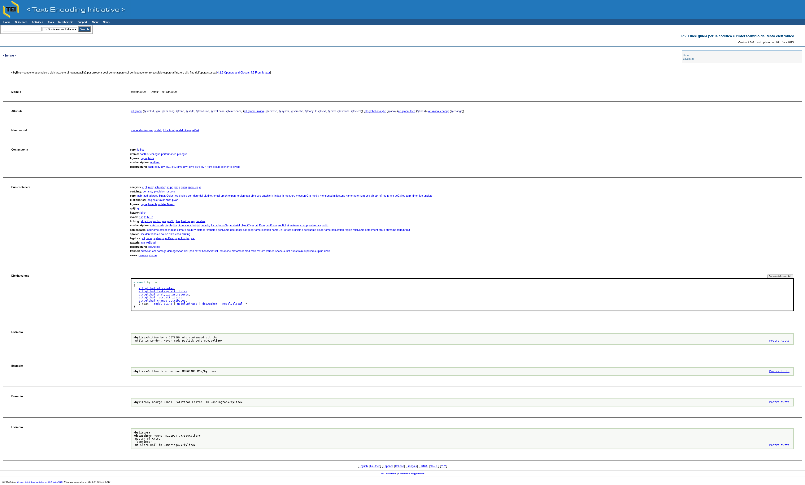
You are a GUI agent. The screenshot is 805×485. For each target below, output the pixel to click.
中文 (443, 466)
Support (82, 22)
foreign (240, 195)
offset (287, 229)
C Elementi (688, 59)
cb (176, 195)
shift (171, 234)
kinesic (155, 234)
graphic (266, 195)
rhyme (153, 255)
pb (372, 195)
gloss (257, 195)
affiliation (165, 229)
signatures (293, 225)
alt (142, 221)
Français (411, 466)
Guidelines (21, 22)
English (363, 466)
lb (283, 195)
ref (380, 195)
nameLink (277, 229)
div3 (179, 166)
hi (272, 195)
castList (144, 154)
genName (223, 229)
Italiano (399, 466)
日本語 (423, 466)
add (145, 195)
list (142, 149)
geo (232, 229)
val (193, 238)
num (362, 195)
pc (171, 187)
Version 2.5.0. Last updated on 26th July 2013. (40, 482)
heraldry (205, 225)
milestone (339, 195)
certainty (148, 191)
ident (158, 238)
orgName (297, 229)
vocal (178, 234)
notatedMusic (166, 204)
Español (388, 466)
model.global (232, 303)
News (106, 22)
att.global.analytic (375, 111)
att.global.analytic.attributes (164, 294)
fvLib (150, 217)
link (178, 221)
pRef (168, 199)
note (356, 195)
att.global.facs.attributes (160, 297)
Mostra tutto (779, 340)
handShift (208, 251)
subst (286, 251)
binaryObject (166, 195)
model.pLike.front (164, 130)
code (149, 238)
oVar (162, 199)
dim (175, 225)
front (209, 166)
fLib (141, 217)
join (164, 221)
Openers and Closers (233, 72)
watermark (315, 225)
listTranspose (222, 251)
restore (261, 251)
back (151, 166)
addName (153, 229)
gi (154, 238)
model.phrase (187, 303)
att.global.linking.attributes (163, 291)
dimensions (185, 225)
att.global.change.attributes (162, 300)
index (277, 195)
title (420, 195)
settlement (371, 229)
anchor (157, 221)
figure (144, 158)
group (216, 166)
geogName (254, 229)
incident (146, 234)
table (151, 158)
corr (190, 195)
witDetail (151, 242)
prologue (182, 154)
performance (168, 154)
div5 (191, 166)
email (216, 195)
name (349, 195)
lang (149, 199)
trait (407, 229)
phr (176, 187)
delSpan (189, 251)
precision (159, 191)
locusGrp (223, 225)
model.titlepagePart (187, 130)
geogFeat (241, 229)
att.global (136, 111)
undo (327, 251)
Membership (65, 22)
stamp (304, 225)
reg (384, 195)
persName (310, 229)
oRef (155, 199)
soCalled (400, 195)
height (196, 225)
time (415, 195)
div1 (168, 166)
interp (151, 187)
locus (214, 225)
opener (225, 166)
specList (180, 238)
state (382, 229)
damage (161, 251)
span (184, 187)
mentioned (326, 195)
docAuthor (154, 246)
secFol (282, 225)
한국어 (434, 466)
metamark (238, 251)
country (191, 229)
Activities (37, 22)
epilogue (155, 154)
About (95, 22)
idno (142, 212)
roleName (358, 229)
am (154, 251)
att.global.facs (406, 111)
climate (181, 229)
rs (388, 195)
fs (145, 217)
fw (200, 251)
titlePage (235, 166)
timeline (200, 221)
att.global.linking (254, 111)
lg (138, 149)
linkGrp (185, 221)
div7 (203, 166)
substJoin (297, 251)
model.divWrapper (142, 130)
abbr (140, 195)
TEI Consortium (388, 473)
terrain (401, 229)
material (235, 225)
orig (368, 195)
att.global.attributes (156, 288)
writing (186, 234)
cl (146, 187)
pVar (175, 199)
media (315, 195)
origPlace (271, 225)
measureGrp (303, 195)
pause (164, 234)
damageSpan (175, 251)
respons (170, 191)
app (142, 242)
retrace (270, 251)
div (163, 166)
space (279, 251)
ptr (376, 195)
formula (152, 204)
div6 (197, 166)
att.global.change (438, 111)
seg (193, 221)
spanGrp (193, 187)
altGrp (148, 221)
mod (247, 251)
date (196, 195)
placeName (324, 229)
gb (252, 195)
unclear (428, 195)
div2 (174, 166)
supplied (309, 251)
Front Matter (260, 72)
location (266, 229)
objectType (247, 225)
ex (196, 251)
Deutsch (375, 466)
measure (290, 195)
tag (188, 238)
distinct (208, 195)
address (153, 195)
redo (253, 251)
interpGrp (160, 187)
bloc (173, 229)
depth (168, 225)
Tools (51, 22)
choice (183, 195)
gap (247, 195)
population (337, 229)
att (143, 238)
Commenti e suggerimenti (411, 473)
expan (232, 195)
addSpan (146, 251)
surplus (318, 251)
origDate (260, 225)
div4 (185, 166)
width (325, 225)
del (201, 195)
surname (391, 229)
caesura (143, 255)
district (201, 229)
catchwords (157, 225)
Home (6, 22)
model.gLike (163, 303)
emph (224, 195)
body (157, 166)
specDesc (168, 238)
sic (392, 195)
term (409, 195)
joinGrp (171, 221)
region (348, 229)
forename (211, 229)
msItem (155, 162)
